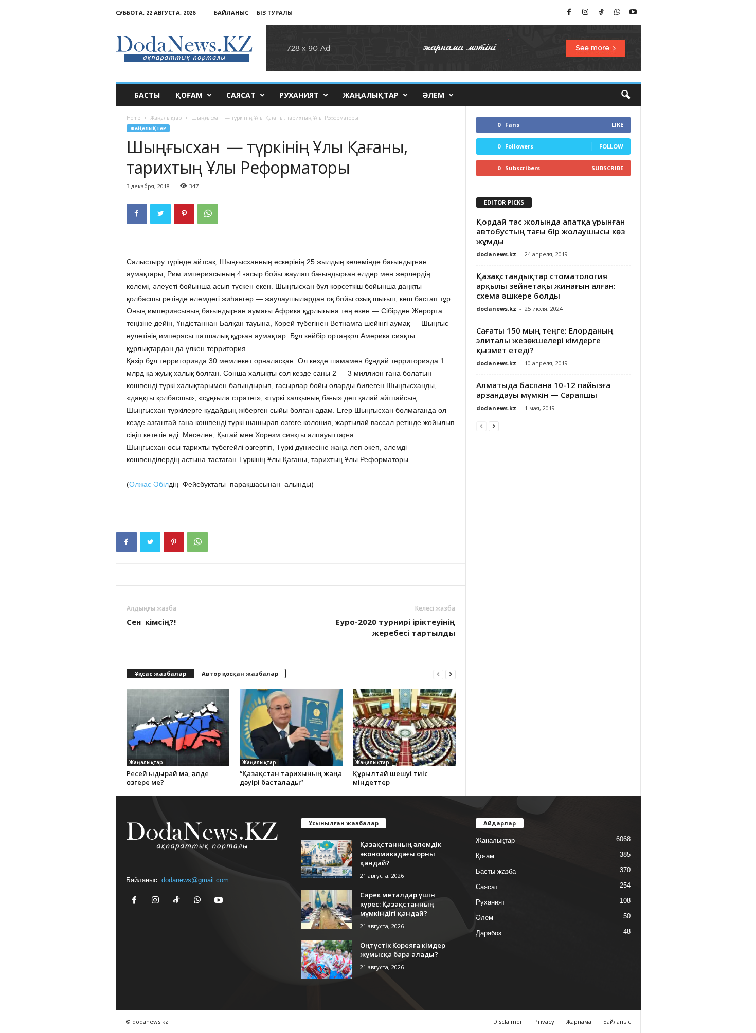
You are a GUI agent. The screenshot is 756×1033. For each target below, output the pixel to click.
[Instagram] (585, 12)
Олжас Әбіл (149, 484)
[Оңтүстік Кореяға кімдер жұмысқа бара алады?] (326, 959)
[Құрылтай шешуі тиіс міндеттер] (404, 727)
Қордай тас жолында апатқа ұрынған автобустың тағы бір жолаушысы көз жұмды (550, 231)
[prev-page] (438, 674)
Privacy (544, 1021)
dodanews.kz (496, 254)
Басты (147, 95)
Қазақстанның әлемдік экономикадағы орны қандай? (400, 854)
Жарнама (578, 1021)
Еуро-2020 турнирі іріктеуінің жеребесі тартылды (395, 627)
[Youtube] (633, 12)
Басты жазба (496, 871)
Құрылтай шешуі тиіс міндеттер (390, 778)
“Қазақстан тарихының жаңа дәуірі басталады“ (291, 778)
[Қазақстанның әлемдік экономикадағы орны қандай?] (326, 859)
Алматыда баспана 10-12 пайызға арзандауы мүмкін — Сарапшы (543, 390)
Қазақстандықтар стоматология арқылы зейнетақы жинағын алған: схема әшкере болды (546, 286)
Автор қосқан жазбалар (240, 673)
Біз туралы (275, 12)
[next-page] (450, 674)
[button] (625, 95)
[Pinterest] (184, 214)
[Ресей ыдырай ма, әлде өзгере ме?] (178, 727)
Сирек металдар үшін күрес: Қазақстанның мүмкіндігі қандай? (397, 904)
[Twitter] (160, 214)
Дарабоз (488, 933)
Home (133, 117)
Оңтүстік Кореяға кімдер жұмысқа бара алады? (402, 949)
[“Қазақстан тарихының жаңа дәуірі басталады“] (291, 727)
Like (617, 124)
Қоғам (189, 95)
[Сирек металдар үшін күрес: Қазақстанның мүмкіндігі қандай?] (326, 909)
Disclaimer (508, 1021)
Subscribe (607, 168)
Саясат (241, 95)
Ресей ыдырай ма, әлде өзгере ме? (168, 778)
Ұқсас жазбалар (160, 673)
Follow (611, 146)
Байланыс (231, 12)
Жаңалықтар (371, 95)
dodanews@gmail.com (195, 880)
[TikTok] (601, 12)
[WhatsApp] (617, 12)
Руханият (299, 95)
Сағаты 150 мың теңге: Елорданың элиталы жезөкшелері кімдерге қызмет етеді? (544, 340)
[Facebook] (569, 12)
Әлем (433, 95)
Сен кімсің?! (151, 622)
